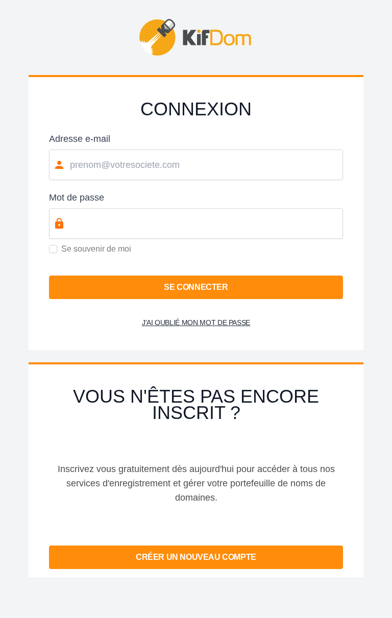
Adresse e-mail (79, 139)
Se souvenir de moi (96, 248)
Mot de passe (76, 197)
